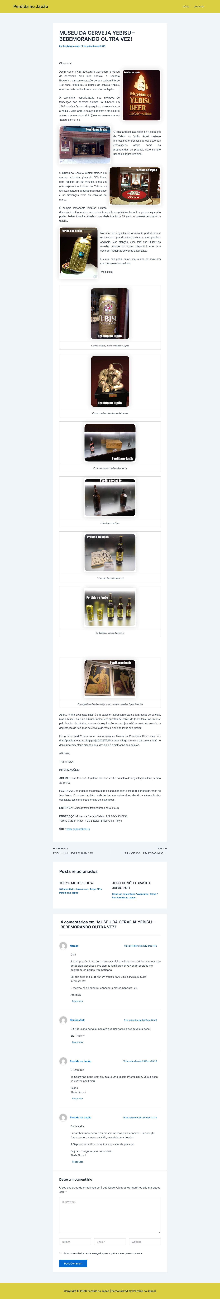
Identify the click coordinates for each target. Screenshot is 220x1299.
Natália (74, 945)
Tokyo (93, 889)
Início (186, 6)
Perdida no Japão (30, 6)
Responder (77, 1001)
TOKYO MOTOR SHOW (76, 883)
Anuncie (199, 6)
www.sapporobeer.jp (78, 829)
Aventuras (83, 889)
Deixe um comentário (123, 894)
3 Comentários (67, 889)
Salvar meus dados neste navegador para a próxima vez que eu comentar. (103, 1253)
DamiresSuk (77, 1020)
